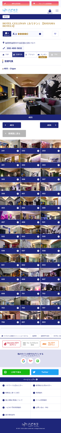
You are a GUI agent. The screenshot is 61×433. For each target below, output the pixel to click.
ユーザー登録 (15, 17)
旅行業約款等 (10, 415)
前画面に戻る (14, 133)
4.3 (15, 34)
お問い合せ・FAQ (42, 407)
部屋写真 (19, 54)
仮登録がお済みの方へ (43, 385)
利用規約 (39, 393)
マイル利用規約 (41, 400)
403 (12, 125)
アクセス (31, 54)
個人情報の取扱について (14, 400)
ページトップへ (29, 379)
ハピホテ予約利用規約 (13, 407)
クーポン (44, 54)
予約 (55, 54)
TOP (7, 54)
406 (49, 125)
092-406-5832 (14, 48)
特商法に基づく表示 (12, 393)
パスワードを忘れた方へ (14, 385)
